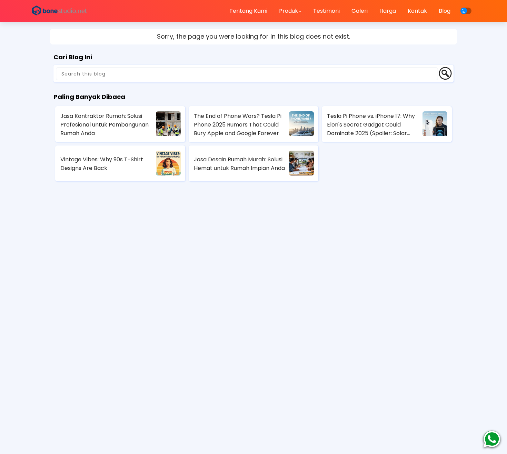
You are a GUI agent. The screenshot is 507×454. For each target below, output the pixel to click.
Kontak (417, 11)
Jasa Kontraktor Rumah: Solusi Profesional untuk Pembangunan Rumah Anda (104, 124)
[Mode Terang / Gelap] (465, 11)
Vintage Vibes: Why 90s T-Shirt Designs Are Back (101, 163)
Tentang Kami (248, 11)
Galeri (359, 11)
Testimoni (326, 11)
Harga (387, 11)
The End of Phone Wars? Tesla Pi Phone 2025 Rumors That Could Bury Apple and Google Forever (237, 124)
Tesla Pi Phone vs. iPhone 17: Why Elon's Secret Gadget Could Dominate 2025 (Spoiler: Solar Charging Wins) (371, 125)
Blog (444, 11)
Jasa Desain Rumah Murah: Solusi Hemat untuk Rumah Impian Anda (239, 163)
